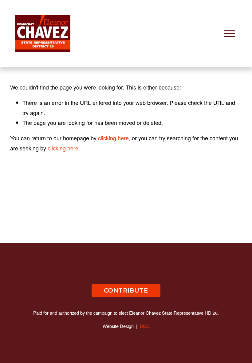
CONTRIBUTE (126, 290)
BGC (145, 326)
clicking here (113, 138)
